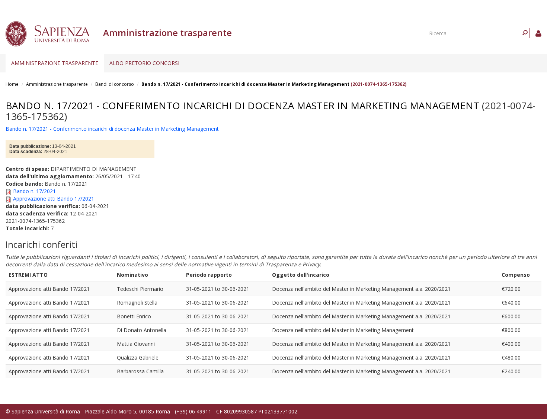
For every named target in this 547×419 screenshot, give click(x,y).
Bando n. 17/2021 (34, 191)
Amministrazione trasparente (54, 62)
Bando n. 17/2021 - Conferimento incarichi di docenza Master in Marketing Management (245, 84)
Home (12, 84)
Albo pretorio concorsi (144, 62)
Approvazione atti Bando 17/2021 (53, 198)
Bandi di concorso (114, 84)
